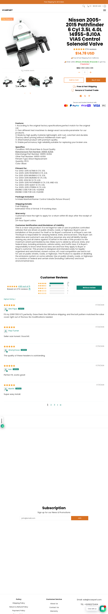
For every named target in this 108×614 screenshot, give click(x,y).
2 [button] (51, 404)
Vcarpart (7, 10)
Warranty (54, 611)
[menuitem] (94, 6)
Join (79, 518)
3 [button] (54, 404)
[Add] (90, 72)
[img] (9, 305)
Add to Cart (74, 80)
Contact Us (54, 607)
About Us (54, 603)
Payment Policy (18, 610)
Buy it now (96, 80)
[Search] (84, 6)
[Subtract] (79, 72)
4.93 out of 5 (24, 286)
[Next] (30, 93)
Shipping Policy (19, 603)
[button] (79, 49)
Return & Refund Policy (18, 607)
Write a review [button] (89, 287)
